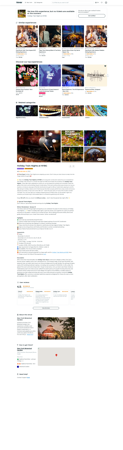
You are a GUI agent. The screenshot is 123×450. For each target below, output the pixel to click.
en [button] (98, 2)
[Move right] (107, 35)
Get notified (91, 15)
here (44, 254)
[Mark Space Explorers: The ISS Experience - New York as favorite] (82, 66)
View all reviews (46, 308)
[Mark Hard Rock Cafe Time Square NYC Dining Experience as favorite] (36, 27)
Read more (30, 334)
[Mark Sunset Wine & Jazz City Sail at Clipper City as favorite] (82, 27)
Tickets (91, 170)
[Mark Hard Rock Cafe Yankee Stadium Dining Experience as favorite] (105, 27)
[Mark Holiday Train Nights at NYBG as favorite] (73, 166)
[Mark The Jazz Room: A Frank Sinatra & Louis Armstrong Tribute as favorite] (59, 66)
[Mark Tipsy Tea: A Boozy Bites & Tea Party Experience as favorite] (59, 27)
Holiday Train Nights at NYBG (60, 252)
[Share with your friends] (70, 166)
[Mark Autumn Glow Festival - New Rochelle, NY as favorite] (36, 66)
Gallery (101, 159)
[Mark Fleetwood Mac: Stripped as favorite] (105, 66)
